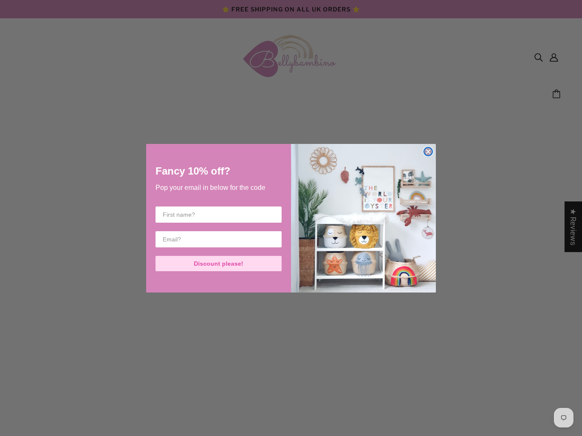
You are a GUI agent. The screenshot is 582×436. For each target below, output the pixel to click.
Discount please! (218, 263)
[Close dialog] (428, 151)
